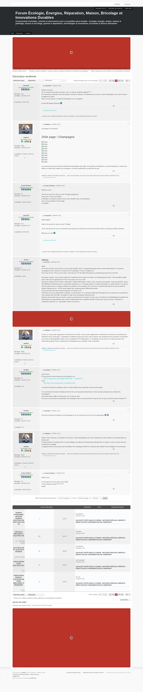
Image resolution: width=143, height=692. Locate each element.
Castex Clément (26, 185)
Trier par (74, 498)
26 (23, 543)
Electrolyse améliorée (24, 76)
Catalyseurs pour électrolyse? (18, 563)
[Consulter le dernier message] (83, 514)
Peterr (79, 531)
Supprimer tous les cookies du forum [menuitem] (93, 672)
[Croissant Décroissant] (96, 498)
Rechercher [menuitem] (19, 33)
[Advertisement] (71, 52)
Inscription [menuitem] (117, 4)
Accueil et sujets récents (73, 672)
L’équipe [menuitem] (27, 33)
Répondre (31, 80)
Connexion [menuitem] (127, 4)
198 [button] (113, 80)
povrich (26, 259)
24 (23, 541)
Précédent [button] (104, 81)
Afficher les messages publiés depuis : (46, 498)
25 (22, 543)
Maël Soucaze (35, 674)
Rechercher (62, 80)
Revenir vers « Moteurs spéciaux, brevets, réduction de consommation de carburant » (38, 598)
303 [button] (127, 80)
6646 (22, 146)
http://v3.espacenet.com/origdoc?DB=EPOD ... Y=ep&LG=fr (63, 378)
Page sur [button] (100, 81)
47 (22, 378)
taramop (26, 370)
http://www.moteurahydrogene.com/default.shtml (59, 383)
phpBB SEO (16, 676)
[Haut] (128, 118)
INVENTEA (33, 678)
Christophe (81, 560)
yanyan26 (26, 85)
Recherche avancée (65, 80)
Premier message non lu (81, 80)
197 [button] (110, 80)
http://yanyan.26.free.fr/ (49, 110)
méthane (45, 260)
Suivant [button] (129, 81)
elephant (26, 137)
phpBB (23, 672)
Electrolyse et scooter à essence (18, 549)
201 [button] (122, 80)
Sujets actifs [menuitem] (128, 8)
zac (79, 577)
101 (22, 94)
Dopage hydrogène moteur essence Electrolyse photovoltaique (18, 518)
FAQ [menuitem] (12, 33)
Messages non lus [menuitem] (101, 8)
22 (20, 541)
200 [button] (119, 80)
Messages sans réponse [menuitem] (115, 8)
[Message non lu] (42, 85)
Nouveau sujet (19, 80)
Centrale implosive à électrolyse (18, 534)
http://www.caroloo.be (49, 177)
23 (22, 194)
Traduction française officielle (21, 674)
